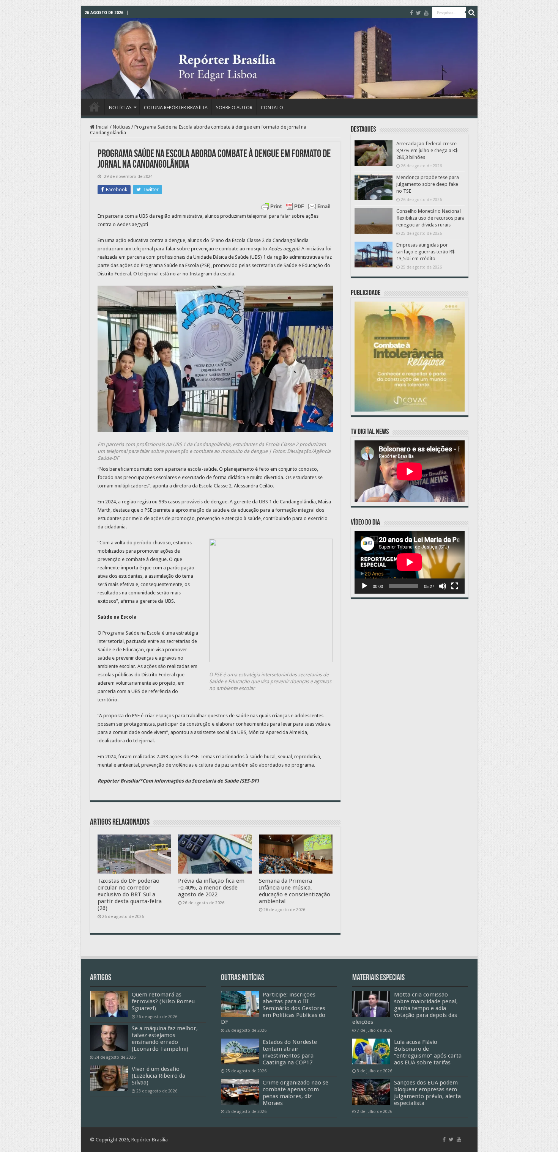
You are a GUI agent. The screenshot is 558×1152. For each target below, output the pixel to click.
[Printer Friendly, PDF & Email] (296, 206)
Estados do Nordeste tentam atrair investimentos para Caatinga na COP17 (290, 1052)
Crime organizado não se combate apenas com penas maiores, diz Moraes (295, 1092)
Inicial (102, 127)
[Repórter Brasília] (279, 58)
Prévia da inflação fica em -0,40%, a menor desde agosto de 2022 (211, 887)
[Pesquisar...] (472, 12)
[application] (410, 562)
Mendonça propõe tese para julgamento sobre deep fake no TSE (427, 184)
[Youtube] (426, 12)
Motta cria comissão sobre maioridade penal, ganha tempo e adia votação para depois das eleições (405, 1008)
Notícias (121, 127)
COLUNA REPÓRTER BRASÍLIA (176, 107)
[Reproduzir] (364, 586)
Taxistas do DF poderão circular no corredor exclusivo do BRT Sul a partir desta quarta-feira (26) (130, 894)
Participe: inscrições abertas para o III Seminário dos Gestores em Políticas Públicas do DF (273, 1008)
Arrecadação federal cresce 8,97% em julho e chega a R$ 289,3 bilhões (427, 150)
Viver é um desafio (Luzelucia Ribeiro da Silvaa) (158, 1076)
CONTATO (272, 107)
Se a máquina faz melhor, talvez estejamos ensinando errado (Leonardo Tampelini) (165, 1038)
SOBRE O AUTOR (234, 107)
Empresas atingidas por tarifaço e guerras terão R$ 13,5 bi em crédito (425, 251)
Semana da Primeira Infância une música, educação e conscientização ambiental (294, 891)
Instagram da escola (211, 274)
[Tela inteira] (455, 586)
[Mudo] (442, 586)
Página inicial (94, 107)
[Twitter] (418, 12)
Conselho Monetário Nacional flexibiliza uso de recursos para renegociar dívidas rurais (430, 218)
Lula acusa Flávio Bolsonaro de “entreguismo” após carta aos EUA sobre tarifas (428, 1052)
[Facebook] (411, 12)
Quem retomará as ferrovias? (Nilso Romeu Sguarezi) (163, 1001)
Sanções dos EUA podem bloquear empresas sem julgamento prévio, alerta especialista (427, 1092)
